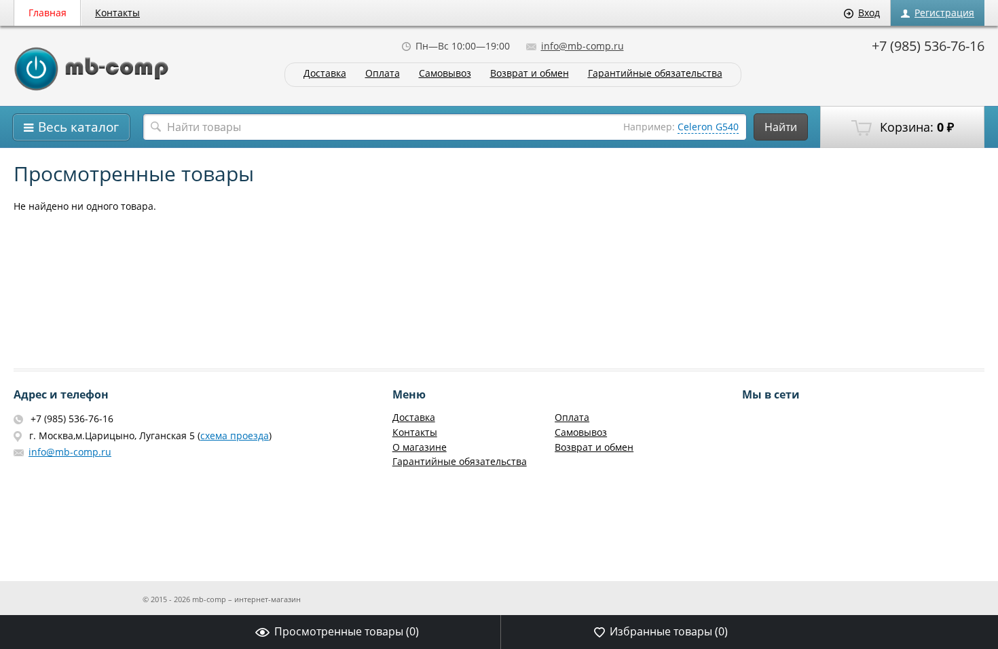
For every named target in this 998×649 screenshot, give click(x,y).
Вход (869, 12)
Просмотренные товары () (346, 631)
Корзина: (915, 127)
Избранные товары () (669, 631)
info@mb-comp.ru (582, 45)
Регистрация (944, 12)
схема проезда (234, 435)
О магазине (419, 447)
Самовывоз (445, 73)
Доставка (324, 73)
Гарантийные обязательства (655, 73)
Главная (48, 12)
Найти (780, 126)
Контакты (117, 12)
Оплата (382, 73)
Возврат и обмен (529, 73)
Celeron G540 (708, 126)
